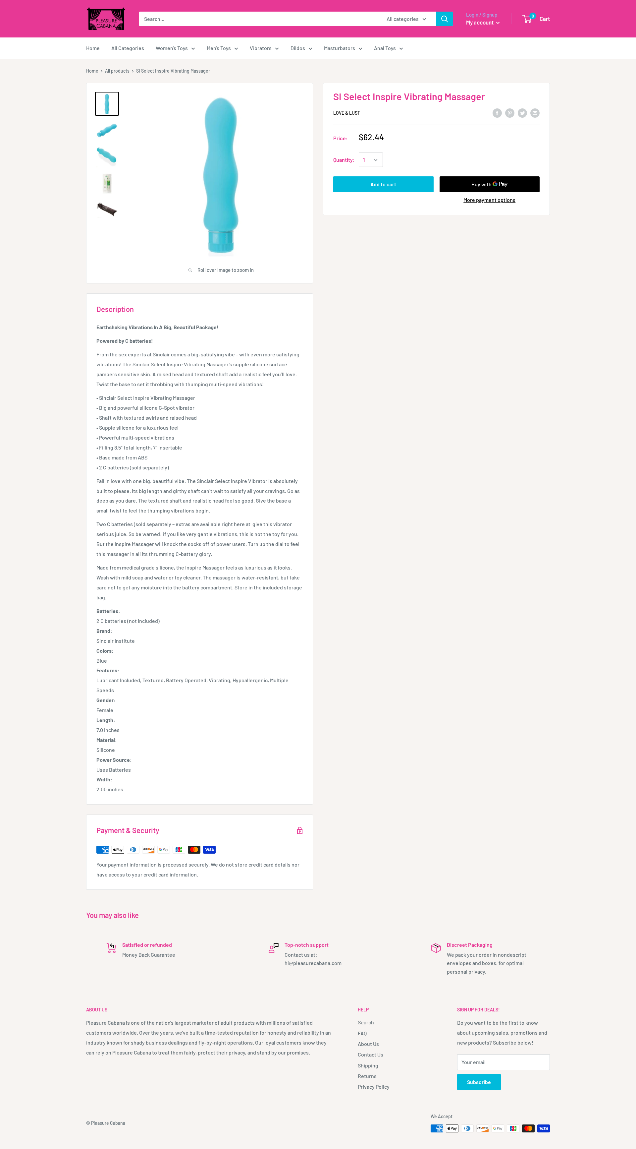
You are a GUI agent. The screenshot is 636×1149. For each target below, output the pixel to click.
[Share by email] (535, 112)
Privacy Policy (374, 1086)
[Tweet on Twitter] (522, 112)
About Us (368, 1044)
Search (366, 1022)
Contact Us (370, 1054)
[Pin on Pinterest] (509, 112)
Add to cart (383, 184)
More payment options (489, 200)
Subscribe (479, 1082)
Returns (367, 1076)
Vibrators (261, 48)
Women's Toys (172, 48)
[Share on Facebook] (497, 112)
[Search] (444, 19)
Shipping (368, 1065)
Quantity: (344, 160)
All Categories (127, 48)
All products (117, 71)
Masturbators (339, 48)
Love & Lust (346, 113)
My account (480, 22)
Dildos (298, 48)
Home (93, 48)
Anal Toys (385, 48)
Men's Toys (219, 48)
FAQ (362, 1033)
